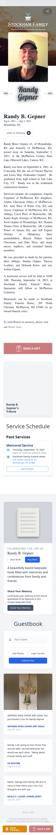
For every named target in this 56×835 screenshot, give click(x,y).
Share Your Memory (20, 607)
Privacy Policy (19, 821)
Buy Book (32, 559)
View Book (15, 559)
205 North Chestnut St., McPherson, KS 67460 (25, 461)
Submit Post (28, 660)
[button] (28, 692)
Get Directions (27, 469)
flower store (14, 327)
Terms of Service (36, 821)
